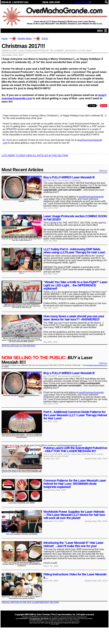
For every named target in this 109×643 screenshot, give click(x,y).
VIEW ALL (103, 171)
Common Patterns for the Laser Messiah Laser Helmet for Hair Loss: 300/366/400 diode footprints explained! (74, 484)
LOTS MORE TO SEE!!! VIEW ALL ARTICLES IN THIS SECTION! (35, 155)
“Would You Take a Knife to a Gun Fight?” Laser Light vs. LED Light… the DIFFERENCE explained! (75, 285)
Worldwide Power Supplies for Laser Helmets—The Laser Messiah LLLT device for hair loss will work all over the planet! (74, 515)
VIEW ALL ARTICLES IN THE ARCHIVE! (18, 346)
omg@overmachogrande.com (96, 365)
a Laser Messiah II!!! (47, 360)
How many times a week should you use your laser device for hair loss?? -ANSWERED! (73, 317)
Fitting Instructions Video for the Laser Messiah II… (74, 576)
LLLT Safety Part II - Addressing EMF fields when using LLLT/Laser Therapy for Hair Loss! (74, 250)
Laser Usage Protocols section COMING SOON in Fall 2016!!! (75, 217)
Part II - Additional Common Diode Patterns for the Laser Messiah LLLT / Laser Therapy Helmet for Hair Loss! (75, 415)
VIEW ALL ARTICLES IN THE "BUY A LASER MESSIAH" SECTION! (30, 602)
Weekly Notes (25, 38)
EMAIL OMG (51, 2)
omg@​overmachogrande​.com (69, 445)
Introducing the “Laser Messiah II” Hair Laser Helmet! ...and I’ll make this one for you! (73, 544)
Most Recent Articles (22, 169)
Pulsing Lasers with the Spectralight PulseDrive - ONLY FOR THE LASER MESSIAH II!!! (75, 449)
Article (45, 38)
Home (5, 38)
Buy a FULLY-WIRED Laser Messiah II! (69, 177)
